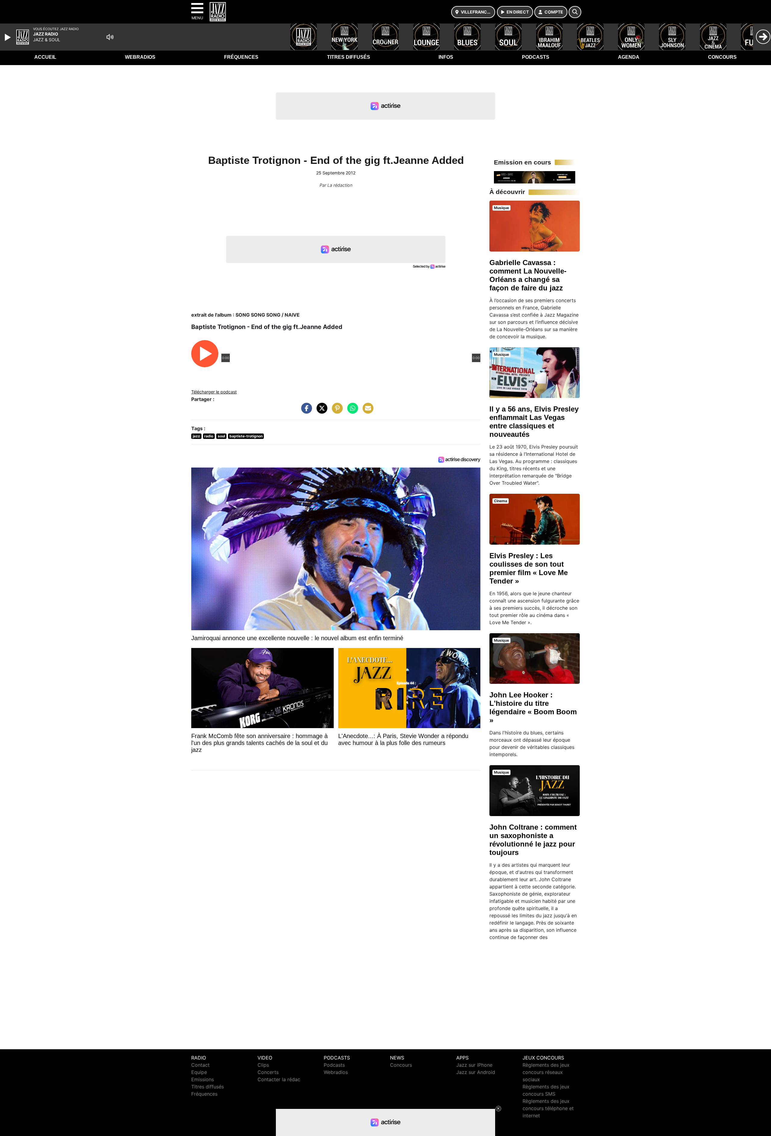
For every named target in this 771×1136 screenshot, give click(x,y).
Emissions (202, 1079)
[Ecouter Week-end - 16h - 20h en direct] (534, 177)
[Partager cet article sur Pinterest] (336, 411)
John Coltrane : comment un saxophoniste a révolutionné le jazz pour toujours (533, 839)
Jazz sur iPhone (474, 1065)
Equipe (199, 1072)
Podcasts (535, 57)
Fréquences (241, 57)
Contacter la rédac (279, 1079)
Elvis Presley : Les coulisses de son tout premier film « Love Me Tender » (528, 568)
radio (208, 436)
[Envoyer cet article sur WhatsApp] (351, 411)
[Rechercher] (575, 12)
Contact (200, 1065)
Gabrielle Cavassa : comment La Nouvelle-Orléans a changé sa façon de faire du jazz (528, 275)
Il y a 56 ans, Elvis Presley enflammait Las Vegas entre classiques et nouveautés (534, 421)
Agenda (628, 57)
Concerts (268, 1072)
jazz (196, 436)
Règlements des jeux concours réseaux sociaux (546, 1072)
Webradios (140, 57)
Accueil (45, 57)
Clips (263, 1065)
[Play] (8, 37)
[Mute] (109, 37)
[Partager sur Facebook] (305, 411)
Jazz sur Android (475, 1072)
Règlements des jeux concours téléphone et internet (548, 1108)
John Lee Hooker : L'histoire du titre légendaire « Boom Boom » (533, 707)
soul (221, 436)
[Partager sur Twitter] (320, 411)
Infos (446, 57)
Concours (722, 57)
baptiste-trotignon (246, 436)
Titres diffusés (348, 57)
